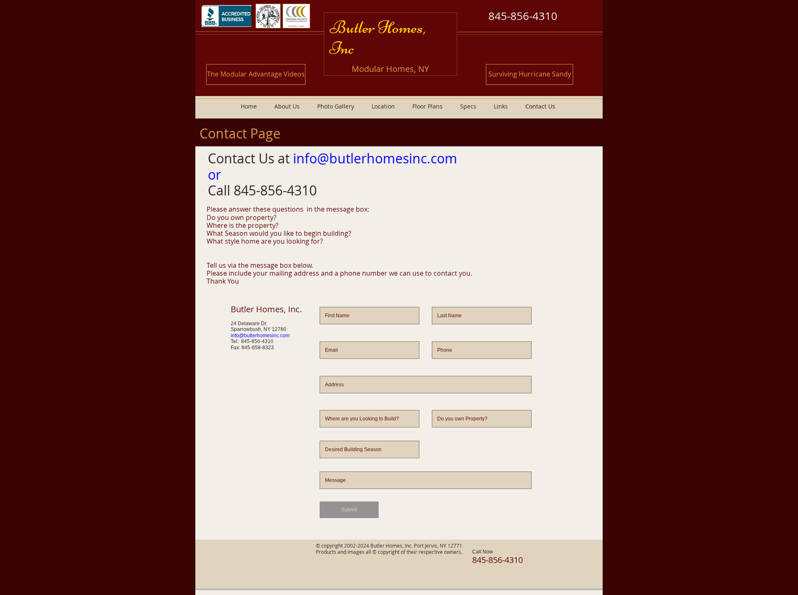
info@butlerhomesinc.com (375, 158)
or (214, 174)
